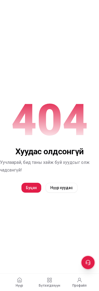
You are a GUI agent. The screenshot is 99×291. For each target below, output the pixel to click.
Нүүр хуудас (61, 188)
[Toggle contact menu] (88, 262)
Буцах (31, 188)
